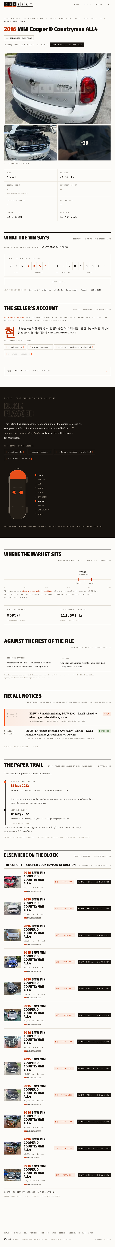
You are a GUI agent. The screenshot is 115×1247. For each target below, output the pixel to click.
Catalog (87, 4)
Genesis (62, 1233)
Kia (25, 1233)
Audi (54, 1233)
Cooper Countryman (60, 18)
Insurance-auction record (20, 18)
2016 (77, 18)
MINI (42, 18)
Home (76, 4)
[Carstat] (18, 4)
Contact (99, 4)
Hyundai (18, 1233)
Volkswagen (74, 1233)
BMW (48, 1233)
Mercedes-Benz (37, 1233)
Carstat (7, 1239)
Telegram (98, 1239)
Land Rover (87, 1233)
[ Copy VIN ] (57, 282)
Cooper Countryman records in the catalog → (30, 1192)
